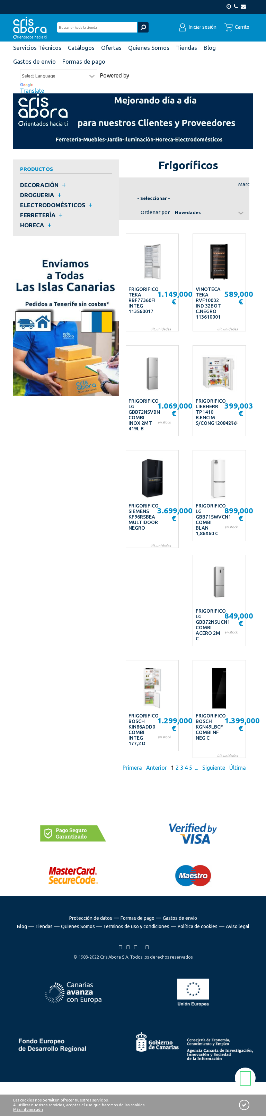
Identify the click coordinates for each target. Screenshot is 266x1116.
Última (237, 768)
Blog (22, 926)
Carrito (241, 27)
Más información (28, 1109)
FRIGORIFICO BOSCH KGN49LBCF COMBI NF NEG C (211, 727)
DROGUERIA (37, 195)
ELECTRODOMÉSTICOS (52, 205)
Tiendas (44, 926)
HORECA (32, 225)
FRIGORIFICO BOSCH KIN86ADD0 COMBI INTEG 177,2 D (143, 729)
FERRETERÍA (37, 215)
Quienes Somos (78, 926)
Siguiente (214, 768)
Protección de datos (90, 918)
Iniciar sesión (202, 27)
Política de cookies (198, 926)
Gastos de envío (180, 918)
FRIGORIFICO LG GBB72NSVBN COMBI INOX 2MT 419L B (144, 414)
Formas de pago (137, 918)
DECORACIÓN (39, 185)
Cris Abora (32, 28)
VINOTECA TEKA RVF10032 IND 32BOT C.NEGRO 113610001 (208, 303)
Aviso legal (237, 926)
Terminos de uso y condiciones (136, 926)
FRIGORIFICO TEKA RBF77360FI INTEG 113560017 (143, 300)
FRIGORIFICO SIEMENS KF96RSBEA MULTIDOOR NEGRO (143, 517)
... (196, 768)
